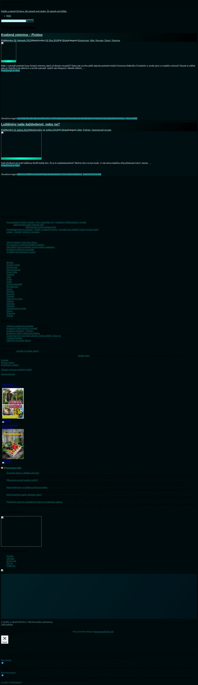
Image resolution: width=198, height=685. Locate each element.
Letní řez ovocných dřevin (18, 340)
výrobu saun (84, 356)
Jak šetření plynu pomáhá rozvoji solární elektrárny (30, 247)
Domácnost (83, 40)
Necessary (9, 663)
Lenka (9, 232)
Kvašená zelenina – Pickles (22, 35)
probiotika (84, 118)
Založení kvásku (14, 338)
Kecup (9, 563)
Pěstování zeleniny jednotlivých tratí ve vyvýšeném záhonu (34, 502)
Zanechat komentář (92, 174)
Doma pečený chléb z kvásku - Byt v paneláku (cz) (30, 222)
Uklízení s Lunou (14, 299)
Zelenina (116, 40)
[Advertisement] (99, 93)
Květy (9, 279)
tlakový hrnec (61, 174)
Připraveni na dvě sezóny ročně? (22, 480)
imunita (20, 118)
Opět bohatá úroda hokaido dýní (28, 225)
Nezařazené (12, 287)
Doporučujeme (13, 270)
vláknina (78, 174)
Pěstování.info (12, 467)
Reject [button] (90, 632)
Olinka (65, 40)
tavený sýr (11, 561)
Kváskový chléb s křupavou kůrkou (23, 333)
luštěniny (30, 174)
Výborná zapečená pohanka (19, 326)
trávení (92, 118)
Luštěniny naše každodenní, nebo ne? (30, 124)
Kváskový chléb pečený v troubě (70, 222)
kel (25, 118)
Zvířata (9, 316)
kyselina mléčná (50, 118)
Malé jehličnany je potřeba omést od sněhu (26, 487)
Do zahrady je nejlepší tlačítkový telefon (25, 245)
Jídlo (92, 40)
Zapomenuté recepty (101, 130)
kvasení (39, 118)
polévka (42, 174)
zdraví (114, 118)
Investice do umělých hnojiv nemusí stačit (78, 229)
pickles (68, 118)
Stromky (10, 296)
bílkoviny (21, 174)
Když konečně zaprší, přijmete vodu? (24, 495)
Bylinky (9, 262)
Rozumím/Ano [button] (79, 632)
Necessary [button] (6, 660)
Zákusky (10, 306)
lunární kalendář (14, 284)
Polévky (87, 130)
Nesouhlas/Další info (104, 632)
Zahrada (10, 304)
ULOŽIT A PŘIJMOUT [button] (11, 683)
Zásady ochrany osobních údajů (16, 370)
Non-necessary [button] (8, 673)
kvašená (31, 118)
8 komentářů (131, 118)
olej (36, 174)
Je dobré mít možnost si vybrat (20, 252)
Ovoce (9, 289)
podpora (75, 118)
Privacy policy (7, 363)
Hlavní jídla (11, 272)
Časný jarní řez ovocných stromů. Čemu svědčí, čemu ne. (33, 336)
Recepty (99, 40)
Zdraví (107, 40)
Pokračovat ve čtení (10, 70)
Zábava (10, 301)
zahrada (107, 118)
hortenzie (10, 566)
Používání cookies (10, 365)
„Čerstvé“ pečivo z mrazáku (26, 232)
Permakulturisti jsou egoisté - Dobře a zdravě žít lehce (32, 229)
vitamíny (99, 118)
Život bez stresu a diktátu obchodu (22, 473)
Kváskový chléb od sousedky (20, 249)
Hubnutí (10, 274)
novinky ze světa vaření (27, 351)
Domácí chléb (13, 265)
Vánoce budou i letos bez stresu (21, 242)
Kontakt (4, 360)
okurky (61, 118)
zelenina (121, 118)
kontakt (9, 556)
